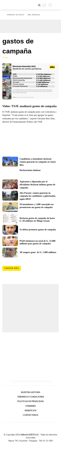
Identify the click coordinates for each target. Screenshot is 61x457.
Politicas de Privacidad (30, 401)
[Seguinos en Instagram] (36, 444)
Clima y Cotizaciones (33, 4)
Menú (57, 5)
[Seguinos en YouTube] (32, 444)
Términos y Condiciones (30, 397)
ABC (8, 4)
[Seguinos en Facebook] (26, 444)
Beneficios (30, 411)
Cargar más (11, 268)
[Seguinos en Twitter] (29, 444)
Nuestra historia (30, 392)
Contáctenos (30, 415)
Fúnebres (30, 406)
